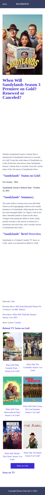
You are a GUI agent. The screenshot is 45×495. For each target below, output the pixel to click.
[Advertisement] (22, 125)
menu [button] (4, 4)
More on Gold (22, 466)
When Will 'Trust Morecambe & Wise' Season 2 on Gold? (12, 412)
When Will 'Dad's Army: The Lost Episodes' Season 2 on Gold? (32, 409)
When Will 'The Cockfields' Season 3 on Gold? (32, 367)
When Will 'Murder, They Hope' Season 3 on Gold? (12, 456)
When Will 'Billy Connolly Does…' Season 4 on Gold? (12, 368)
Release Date (21, 491)
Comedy (17, 322)
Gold (12, 301)
